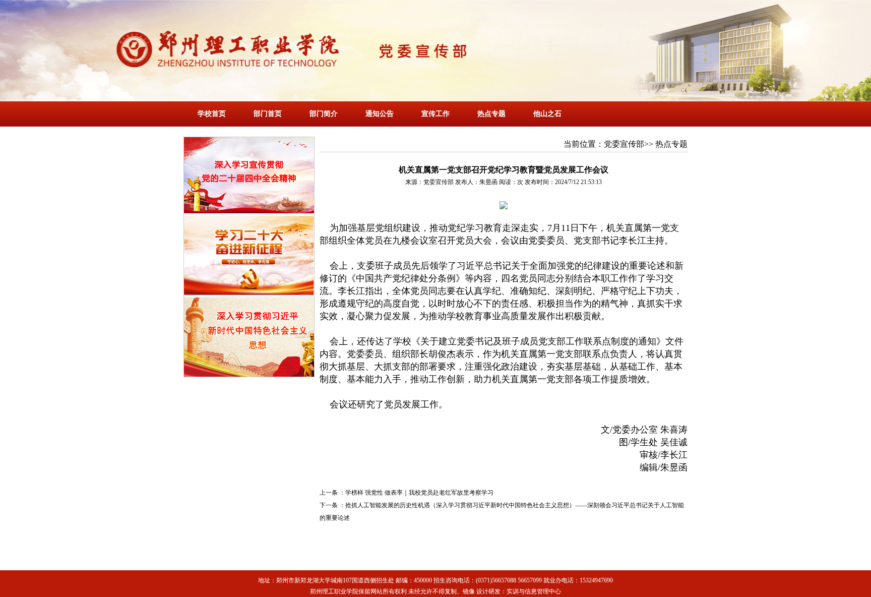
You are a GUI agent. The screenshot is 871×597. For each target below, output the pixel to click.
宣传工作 (435, 113)
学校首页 (212, 113)
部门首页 (268, 113)
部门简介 (323, 113)
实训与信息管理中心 (534, 591)
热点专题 (491, 113)
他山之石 (547, 113)
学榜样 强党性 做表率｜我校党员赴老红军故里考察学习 (419, 492)
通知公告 (379, 113)
